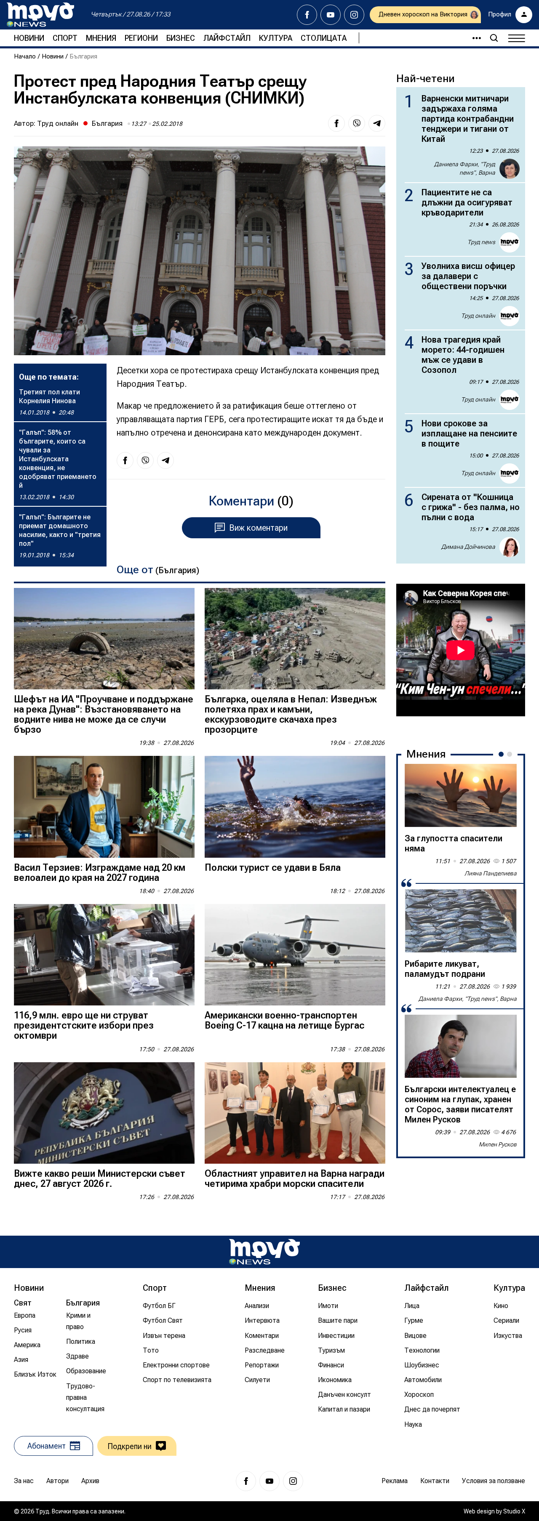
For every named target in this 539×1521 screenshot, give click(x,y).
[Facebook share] (336, 123)
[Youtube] (330, 15)
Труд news (481, 242)
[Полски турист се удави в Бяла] (295, 806)
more (472, 37)
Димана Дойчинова (468, 546)
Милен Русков (498, 1144)
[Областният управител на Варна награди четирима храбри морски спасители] (295, 1113)
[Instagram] (354, 15)
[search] (494, 38)
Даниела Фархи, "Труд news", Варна (464, 168)
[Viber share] (356, 123)
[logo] (40, 15)
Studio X (514, 1511)
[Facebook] (307, 15)
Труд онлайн (57, 123)
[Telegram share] (376, 123)
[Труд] (264, 1252)
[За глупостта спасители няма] (461, 795)
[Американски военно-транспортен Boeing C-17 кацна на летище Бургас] (295, 954)
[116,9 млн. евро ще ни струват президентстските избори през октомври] (104, 954)
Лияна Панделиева (490, 873)
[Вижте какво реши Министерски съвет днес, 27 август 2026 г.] (104, 1113)
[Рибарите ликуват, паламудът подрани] (461, 920)
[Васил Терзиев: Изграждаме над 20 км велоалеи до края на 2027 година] (104, 806)
